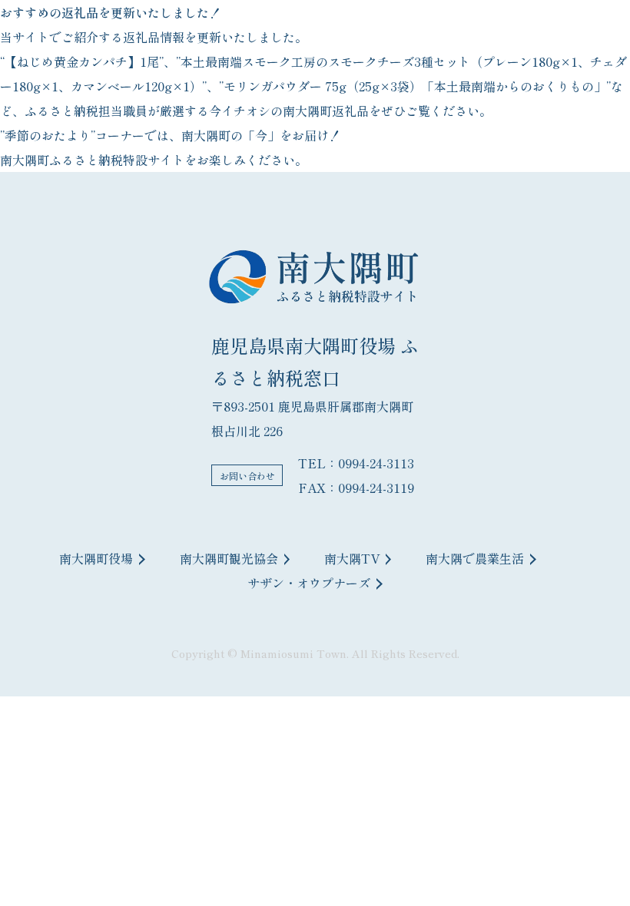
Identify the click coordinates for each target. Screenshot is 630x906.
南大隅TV (352, 558)
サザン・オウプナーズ (308, 583)
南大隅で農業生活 (475, 558)
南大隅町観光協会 (229, 558)
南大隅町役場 (96, 558)
